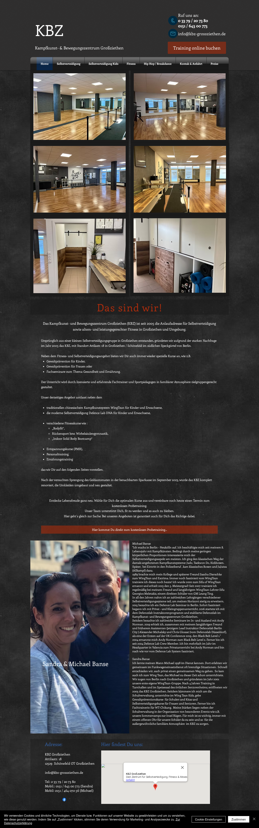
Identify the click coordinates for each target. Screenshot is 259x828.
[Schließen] (254, 819)
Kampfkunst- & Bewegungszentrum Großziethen (79, 47)
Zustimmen (238, 819)
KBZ (49, 30)
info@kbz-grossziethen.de (202, 33)
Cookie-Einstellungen (208, 819)
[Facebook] (64, 799)
